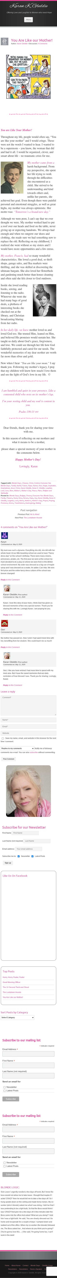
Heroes (25, 498)
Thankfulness (19, 503)
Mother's (17, 491)
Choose (25, 483)
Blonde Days (16, 483)
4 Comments (42, 43)
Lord (2, 491)
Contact (25, 1265)
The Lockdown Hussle (33, 518)
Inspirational (5, 488)
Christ (31, 483)
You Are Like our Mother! (32, 40)
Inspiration (52, 486)
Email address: (8, 849)
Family (13, 486)
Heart (15, 498)
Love (7, 491)
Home (7, 1265)
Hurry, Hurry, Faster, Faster (13, 977)
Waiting (38, 503)
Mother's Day (26, 491)
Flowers (9, 498)
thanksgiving (30, 503)
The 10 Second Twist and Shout (16, 987)
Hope (30, 486)
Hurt (40, 486)
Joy (35, 498)
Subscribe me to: (9, 856)
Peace (34, 491)
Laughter (49, 488)
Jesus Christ (15, 488)
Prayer (45, 501)
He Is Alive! (34, 514)
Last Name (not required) (12, 841)
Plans (40, 491)
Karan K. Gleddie (28, 6)
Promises (4, 503)
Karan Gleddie (22, 43)
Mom (11, 491)
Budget (22, 496)
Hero (20, 498)
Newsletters (12, 1269)
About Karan (16, 1265)
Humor (35, 486)
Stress (11, 503)
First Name (6, 833)
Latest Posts (12, 1090)
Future (24, 486)
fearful (19, 486)
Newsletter (12, 1087)
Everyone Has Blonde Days (43, 496)
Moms (21, 501)
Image (45, 486)
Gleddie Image (47, 1265)
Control (37, 483)
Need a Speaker (36, 1269)
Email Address (10, 1049)
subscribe (34, 752)
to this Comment (10, 580)
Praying (51, 501)
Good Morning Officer (11, 982)
